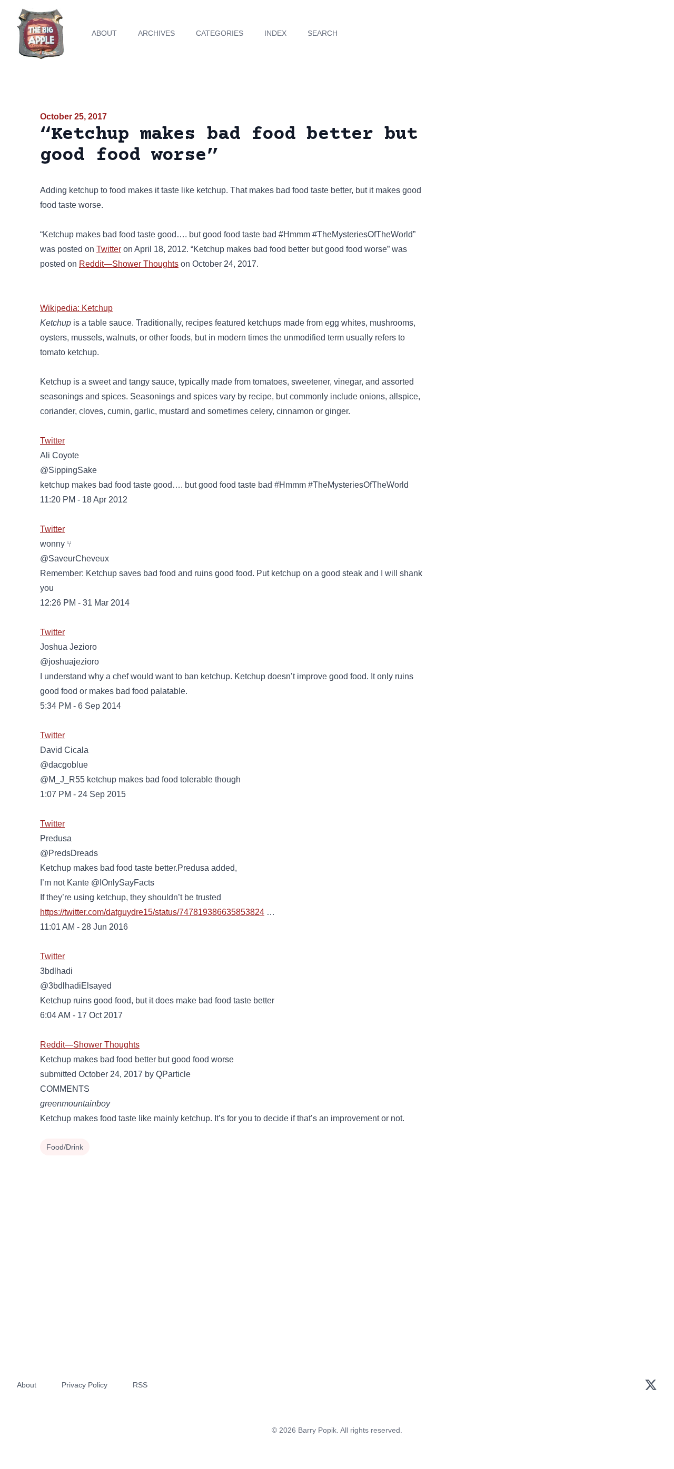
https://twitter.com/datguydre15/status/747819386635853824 (152, 912)
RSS (140, 1385)
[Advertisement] (539, 191)
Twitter (108, 249)
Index (275, 33)
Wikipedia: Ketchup (76, 308)
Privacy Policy (84, 1385)
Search (323, 33)
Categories (219, 33)
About (104, 33)
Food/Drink (64, 1147)
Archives (156, 33)
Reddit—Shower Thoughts (129, 263)
